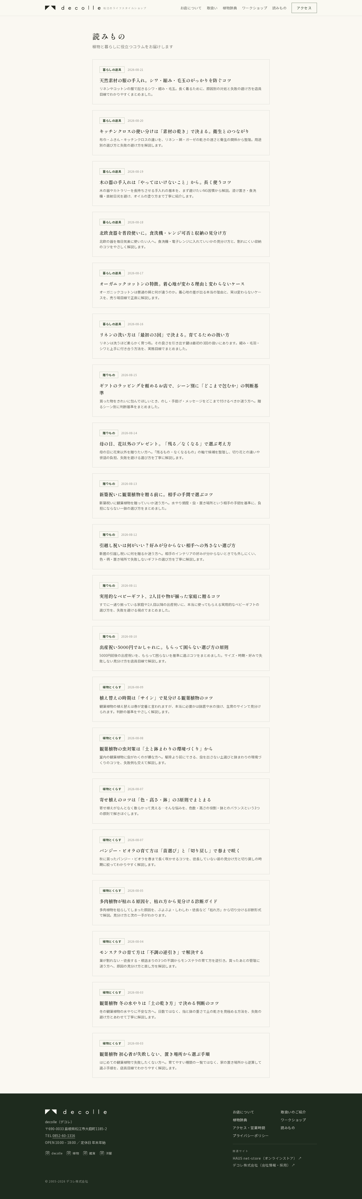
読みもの (279, 7)
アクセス (304, 7)
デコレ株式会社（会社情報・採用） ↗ (264, 1165)
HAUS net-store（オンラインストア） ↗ (267, 1158)
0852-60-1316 (63, 1135)
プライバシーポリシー (251, 1135)
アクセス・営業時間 (249, 1127)
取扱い (212, 7)
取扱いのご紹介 (293, 1111)
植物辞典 (230, 7)
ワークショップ (254, 7)
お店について (191, 7)
